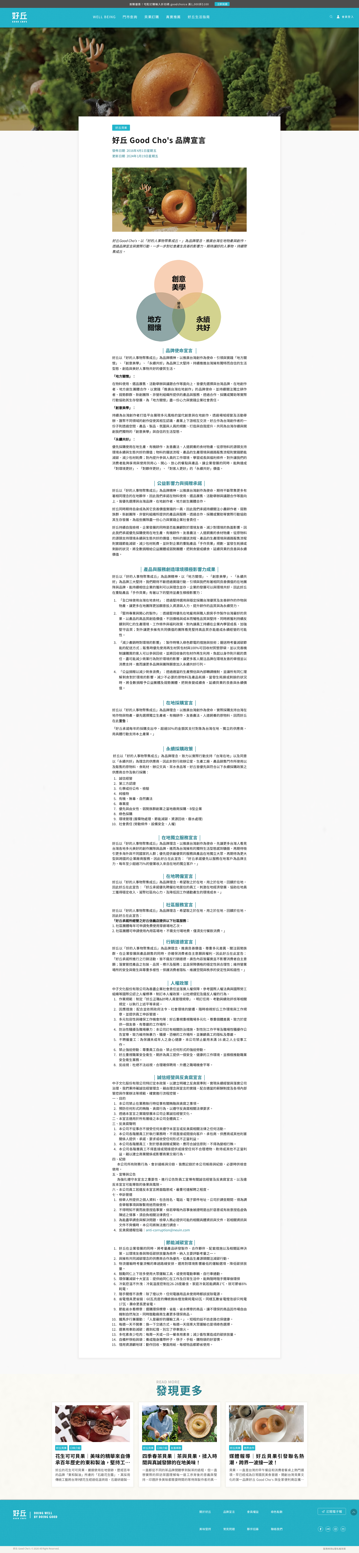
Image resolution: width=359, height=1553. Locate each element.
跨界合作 (249, 1448)
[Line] (328, 1529)
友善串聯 (176, 1448)
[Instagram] (335, 1529)
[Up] (353, 1512)
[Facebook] (320, 1529)
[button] (150, 17)
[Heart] (331, 16)
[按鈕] (92, 1469)
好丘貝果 (61, 1448)
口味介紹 (75, 1448)
